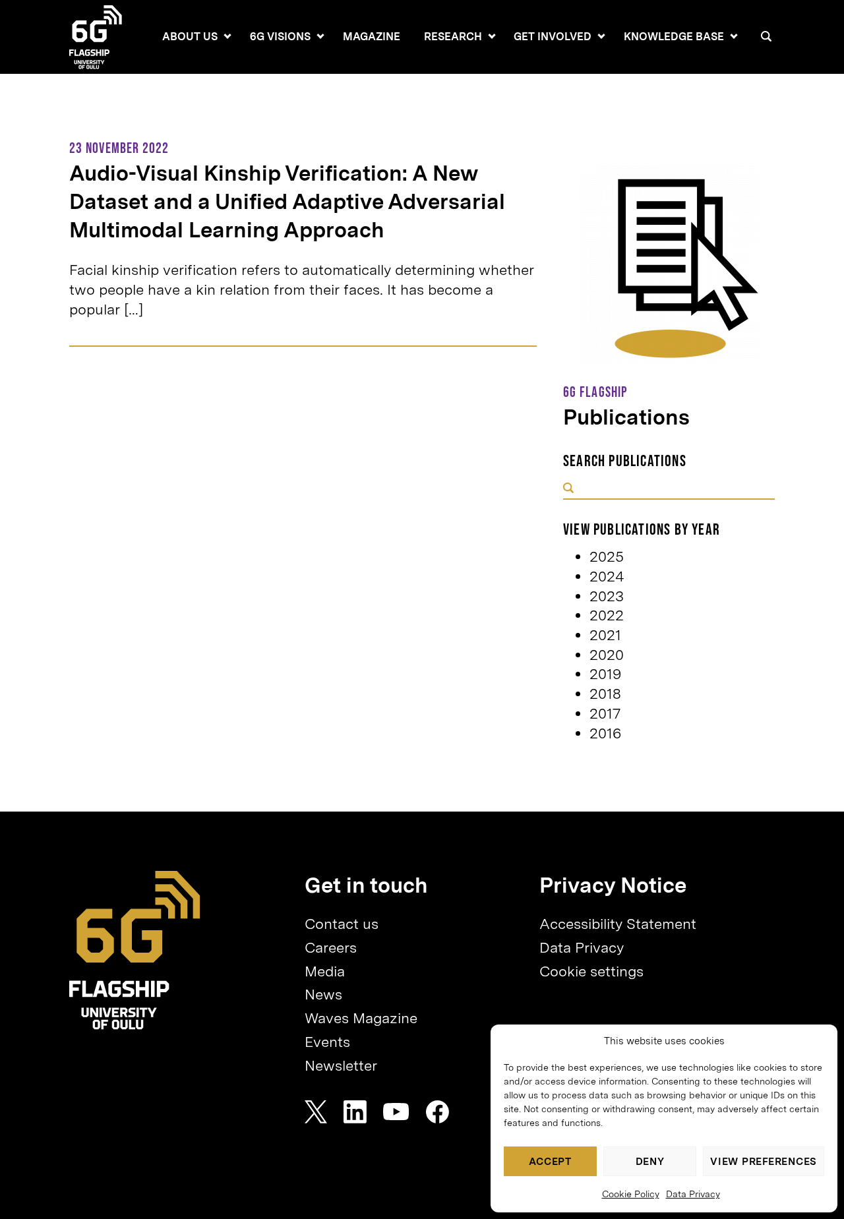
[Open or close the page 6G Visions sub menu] (320, 36)
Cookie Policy (630, 1194)
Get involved (552, 36)
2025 (606, 556)
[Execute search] (568, 489)
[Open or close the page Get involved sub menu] (601, 36)
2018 (605, 693)
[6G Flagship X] (316, 1111)
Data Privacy (693, 1194)
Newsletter (341, 1065)
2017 (604, 713)
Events (327, 1041)
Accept (550, 1162)
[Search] (766, 36)
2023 (606, 596)
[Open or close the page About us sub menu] (227, 36)
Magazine (371, 36)
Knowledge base (674, 36)
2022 (606, 615)
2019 (605, 673)
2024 (606, 576)
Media (325, 971)
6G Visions (280, 36)
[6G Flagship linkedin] (355, 1111)
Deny (650, 1162)
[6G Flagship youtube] (396, 1112)
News (323, 994)
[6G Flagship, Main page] (134, 950)
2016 (605, 733)
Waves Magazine (361, 1017)
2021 (605, 634)
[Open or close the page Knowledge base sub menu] (734, 36)
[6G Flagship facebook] (437, 1111)
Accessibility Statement (617, 923)
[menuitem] (189, 37)
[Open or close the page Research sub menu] (492, 36)
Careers (331, 947)
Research (453, 36)
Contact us (341, 923)
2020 (606, 654)
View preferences (763, 1162)
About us (190, 36)
